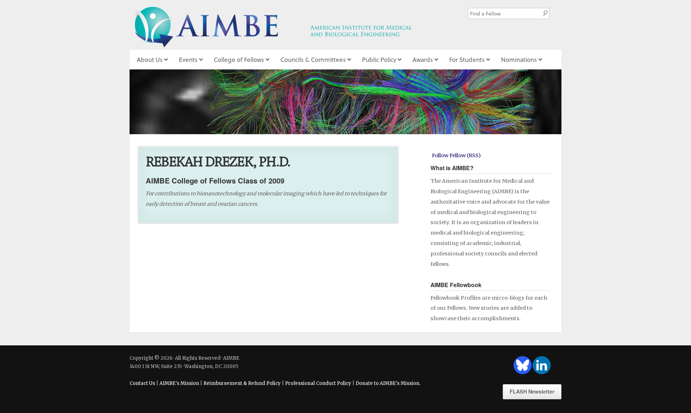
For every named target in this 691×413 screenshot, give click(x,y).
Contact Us (142, 383)
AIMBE (289, 25)
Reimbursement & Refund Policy (242, 383)
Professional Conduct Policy (318, 383)
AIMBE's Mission (179, 383)
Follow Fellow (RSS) (456, 155)
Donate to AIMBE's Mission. (388, 383)
